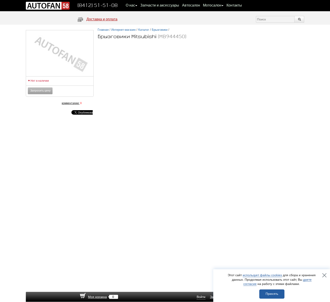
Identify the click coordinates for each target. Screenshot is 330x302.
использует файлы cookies (262, 275)
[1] (35, 103)
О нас (130, 5)
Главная (103, 29)
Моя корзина (97, 297)
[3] (44, 103)
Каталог (143, 29)
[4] (48, 103)
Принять (272, 293)
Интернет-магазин (123, 29)
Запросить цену (40, 90)
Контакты (234, 5)
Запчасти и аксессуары (159, 5)
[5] (53, 103)
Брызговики (159, 29)
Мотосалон (212, 5)
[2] (39, 103)
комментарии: (70, 103)
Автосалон (191, 5)
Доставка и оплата (101, 19)
